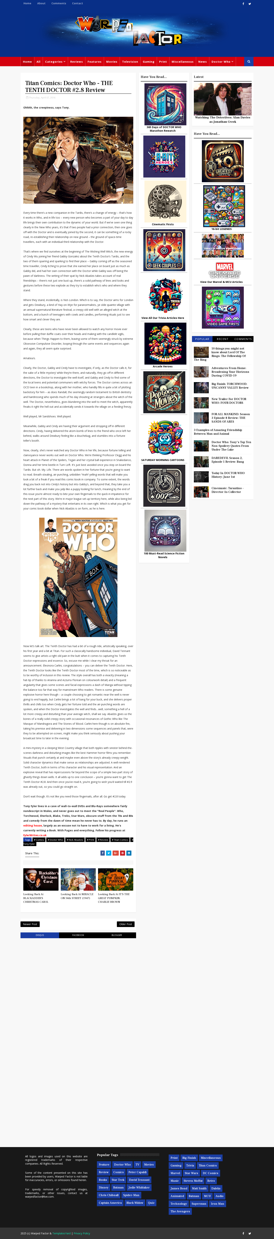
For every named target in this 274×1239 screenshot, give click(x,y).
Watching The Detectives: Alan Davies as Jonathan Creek (222, 119)
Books (103, 1180)
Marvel (175, 1173)
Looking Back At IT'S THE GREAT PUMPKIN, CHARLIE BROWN (114, 898)
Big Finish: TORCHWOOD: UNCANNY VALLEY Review (230, 386)
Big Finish (189, 1158)
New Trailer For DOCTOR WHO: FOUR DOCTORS (229, 401)
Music (175, 1181)
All (38, 61)
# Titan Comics (120, 839)
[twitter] (250, 4)
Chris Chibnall (109, 1195)
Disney (103, 1187)
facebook (78, 935)
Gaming (149, 61)
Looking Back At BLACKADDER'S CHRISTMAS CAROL (35, 898)
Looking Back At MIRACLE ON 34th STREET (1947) (77, 896)
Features (95, 61)
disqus (40, 935)
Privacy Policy (82, 1233)
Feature (104, 1164)
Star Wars (191, 1173)
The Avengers (180, 1211)
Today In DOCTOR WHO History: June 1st (228, 475)
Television (130, 61)
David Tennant (139, 1180)
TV (137, 1164)
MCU (207, 1196)
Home (27, 3)
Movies (111, 61)
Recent (223, 339)
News (202, 61)
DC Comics (210, 1173)
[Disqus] (78, 988)
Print (163, 61)
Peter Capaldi (137, 1172)
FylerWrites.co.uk (35, 835)
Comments (58, 3)
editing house (32, 825)
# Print (90, 839)
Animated (177, 1196)
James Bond (179, 1188)
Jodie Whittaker (139, 1187)
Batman (118, 1187)
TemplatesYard (61, 1233)
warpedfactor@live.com (39, 1196)
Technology (179, 1204)
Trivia (190, 1165)
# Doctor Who (55, 839)
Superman (199, 1204)
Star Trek (118, 1180)
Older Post (125, 924)
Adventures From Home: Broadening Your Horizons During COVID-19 (230, 371)
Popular (202, 339)
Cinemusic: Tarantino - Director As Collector (228, 490)
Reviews (76, 61)
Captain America (110, 1203)
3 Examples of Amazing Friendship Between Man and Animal (218, 432)
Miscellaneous (183, 61)
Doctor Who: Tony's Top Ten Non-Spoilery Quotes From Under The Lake (231, 445)
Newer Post (30, 924)
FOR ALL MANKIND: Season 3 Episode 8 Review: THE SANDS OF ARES (231, 418)
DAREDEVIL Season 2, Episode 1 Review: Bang (228, 460)
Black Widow (134, 1203)
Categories (54, 61)
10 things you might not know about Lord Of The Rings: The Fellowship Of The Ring (220, 354)
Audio (219, 1196)
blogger (117, 935)
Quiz (151, 1203)
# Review (103, 839)
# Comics (39, 839)
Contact (77, 3)
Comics (118, 1172)
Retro (211, 1181)
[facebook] (243, 4)
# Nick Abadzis (75, 839)
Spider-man (131, 1195)
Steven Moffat (193, 1181)
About (41, 3)
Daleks (216, 1188)
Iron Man (217, 1204)
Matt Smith (199, 1188)
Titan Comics (208, 1165)
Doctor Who (221, 61)
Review (104, 1172)
